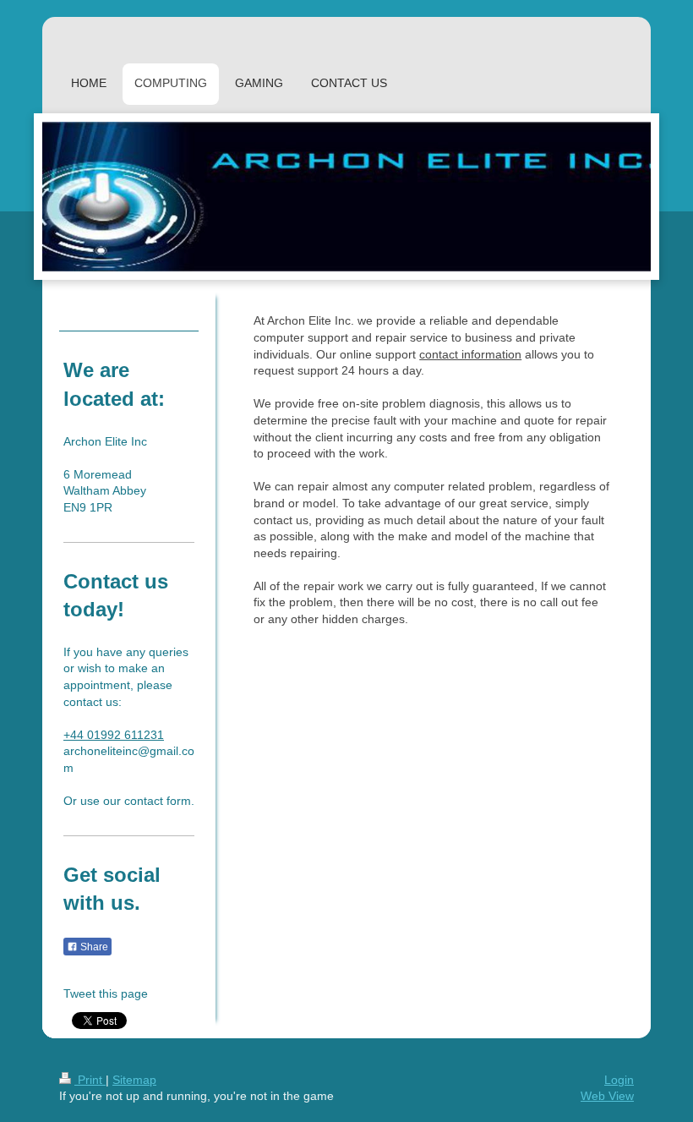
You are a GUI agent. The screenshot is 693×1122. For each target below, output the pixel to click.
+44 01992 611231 (113, 735)
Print (90, 1079)
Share (93, 947)
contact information (470, 354)
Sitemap (134, 1079)
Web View (607, 1096)
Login (619, 1079)
